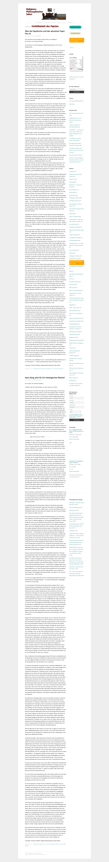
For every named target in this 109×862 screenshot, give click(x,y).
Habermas (71, 253)
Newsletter (47, 22)
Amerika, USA (72, 179)
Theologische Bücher (57, 368)
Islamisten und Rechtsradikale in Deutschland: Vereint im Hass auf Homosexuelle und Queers (76, 159)
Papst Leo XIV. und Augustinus (76, 313)
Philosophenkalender (73, 324)
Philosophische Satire (73, 334)
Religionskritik (48, 368)
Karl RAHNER (72, 284)
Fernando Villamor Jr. (40, 854)
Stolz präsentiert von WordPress (33, 853)
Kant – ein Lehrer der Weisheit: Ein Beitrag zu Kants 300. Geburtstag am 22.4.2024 (76, 573)
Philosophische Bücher (74, 197)
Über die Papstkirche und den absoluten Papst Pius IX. (45, 32)
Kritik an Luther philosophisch (75, 290)
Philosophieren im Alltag (74, 331)
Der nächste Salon (73, 224)
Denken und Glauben (39, 368)
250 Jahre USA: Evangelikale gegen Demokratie (76, 461)
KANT (70, 279)
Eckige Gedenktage (73, 234)
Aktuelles (53, 22)
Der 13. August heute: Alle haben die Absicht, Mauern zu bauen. (76, 431)
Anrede (70, 409)
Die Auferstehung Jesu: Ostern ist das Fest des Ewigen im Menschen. (76, 526)
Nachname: (71, 400)
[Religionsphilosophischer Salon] (45, 19)
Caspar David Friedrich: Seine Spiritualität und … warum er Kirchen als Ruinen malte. (76, 535)
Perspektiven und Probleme (75, 321)
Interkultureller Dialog (74, 258)
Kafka (70, 271)
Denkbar (71, 213)
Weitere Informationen (74, 439)
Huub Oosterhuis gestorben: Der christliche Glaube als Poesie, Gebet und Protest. (76, 542)
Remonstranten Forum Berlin (75, 340)
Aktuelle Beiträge (75, 33)
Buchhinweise (72, 195)
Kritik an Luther (72, 287)
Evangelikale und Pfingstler (75, 237)
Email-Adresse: (72, 405)
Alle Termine (72, 104)
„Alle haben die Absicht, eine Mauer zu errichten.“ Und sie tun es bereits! (76, 150)
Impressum (70, 22)
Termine (27, 845)
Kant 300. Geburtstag (74, 281)
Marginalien (71, 304)
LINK (70, 442)
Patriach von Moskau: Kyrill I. (75, 318)
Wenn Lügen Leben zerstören (75, 155)
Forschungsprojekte (73, 240)
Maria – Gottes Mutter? (74, 307)
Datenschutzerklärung (74, 507)
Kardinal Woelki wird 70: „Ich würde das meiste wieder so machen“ (75, 120)
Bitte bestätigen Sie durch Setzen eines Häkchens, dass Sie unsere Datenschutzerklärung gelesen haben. (76, 416)
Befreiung (36, 844)
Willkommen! (39, 22)
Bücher (59, 22)
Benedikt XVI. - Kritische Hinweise (47, 844)
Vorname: (71, 395)
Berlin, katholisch (73, 189)
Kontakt (64, 22)
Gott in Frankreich (73, 250)
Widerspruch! (72, 380)
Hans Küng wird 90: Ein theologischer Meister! (45, 377)
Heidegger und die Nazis (74, 256)
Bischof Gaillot (72, 192)
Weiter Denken (72, 377)
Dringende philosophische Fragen (76, 230)
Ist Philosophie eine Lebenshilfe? (76, 266)
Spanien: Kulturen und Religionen (76, 343)
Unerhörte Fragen (75, 27)
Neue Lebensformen (73, 310)
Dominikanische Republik (74, 227)
